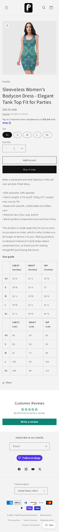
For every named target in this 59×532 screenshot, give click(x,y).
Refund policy (46, 515)
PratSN (17, 515)
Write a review (29, 421)
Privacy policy (14, 520)
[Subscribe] (45, 446)
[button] (6, 7)
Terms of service (30, 520)
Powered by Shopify (28, 515)
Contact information (31, 525)
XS (7, 134)
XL (47, 134)
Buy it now (29, 169)
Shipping (5, 114)
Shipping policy (47, 520)
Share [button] (9, 382)
